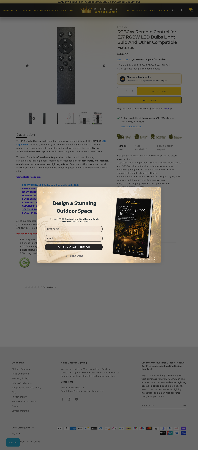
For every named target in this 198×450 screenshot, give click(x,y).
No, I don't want (74, 256)
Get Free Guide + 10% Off (74, 247)
